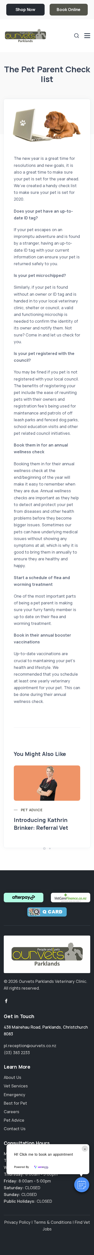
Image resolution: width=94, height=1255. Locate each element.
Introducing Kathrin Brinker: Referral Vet (41, 823)
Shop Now (25, 9)
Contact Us (15, 1128)
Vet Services (16, 1086)
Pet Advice (31, 809)
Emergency (14, 1094)
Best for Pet (15, 1103)
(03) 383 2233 (17, 1052)
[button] (81, 1184)
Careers (11, 1111)
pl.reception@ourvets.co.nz (30, 1045)
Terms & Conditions (53, 1222)
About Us (12, 1077)
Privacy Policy (17, 1222)
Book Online (68, 9)
